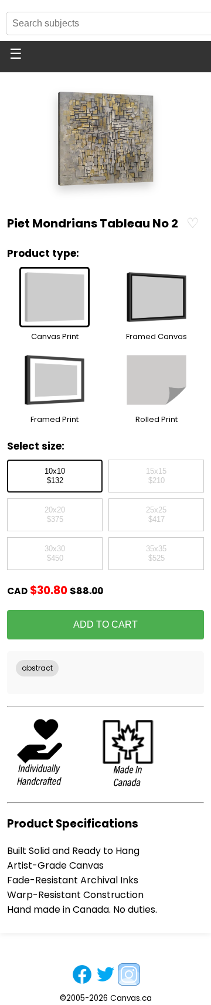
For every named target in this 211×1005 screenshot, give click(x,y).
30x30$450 (55, 553)
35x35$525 (156, 553)
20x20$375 (55, 514)
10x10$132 (55, 476)
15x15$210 (156, 476)
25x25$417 (156, 514)
